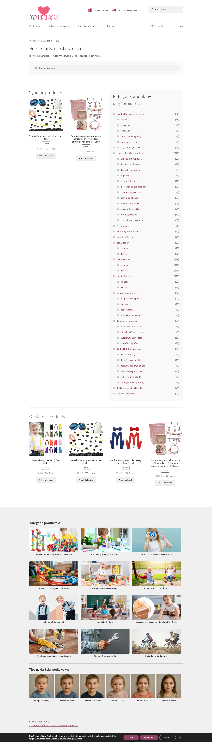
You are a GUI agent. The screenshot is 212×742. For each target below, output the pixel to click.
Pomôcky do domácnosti (129, 231)
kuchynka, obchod (129, 197)
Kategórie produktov (59, 26)
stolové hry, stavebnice (132, 220)
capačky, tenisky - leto (131, 337)
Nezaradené (123, 225)
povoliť (131, 737)
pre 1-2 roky (122, 242)
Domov (36, 41)
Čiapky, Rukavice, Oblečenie (130, 113)
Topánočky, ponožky (127, 320)
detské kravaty (128, 354)
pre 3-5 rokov (123, 259)
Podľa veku (34, 26)
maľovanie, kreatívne (131, 209)
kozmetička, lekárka (131, 192)
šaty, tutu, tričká (129, 141)
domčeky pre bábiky (130, 169)
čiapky (124, 119)
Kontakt (110, 26)
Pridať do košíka (46, 155)
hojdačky (125, 175)
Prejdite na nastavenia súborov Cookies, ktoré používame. (55, 739)
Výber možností (46, 480)
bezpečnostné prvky (130, 298)
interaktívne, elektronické (133, 186)
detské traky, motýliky (131, 360)
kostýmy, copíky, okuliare (133, 365)
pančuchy (125, 125)
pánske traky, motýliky (132, 371)
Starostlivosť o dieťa (127, 292)
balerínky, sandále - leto (132, 326)
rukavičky (125, 130)
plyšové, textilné (129, 214)
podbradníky (127, 309)
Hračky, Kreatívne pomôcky (130, 153)
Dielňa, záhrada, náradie (128, 147)
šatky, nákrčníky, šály (131, 136)
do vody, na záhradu (130, 164)
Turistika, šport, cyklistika (129, 388)
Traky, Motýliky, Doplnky (129, 348)
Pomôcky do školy (126, 237)
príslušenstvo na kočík (131, 315)
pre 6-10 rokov (124, 276)
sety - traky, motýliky (131, 376)
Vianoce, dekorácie (126, 393)
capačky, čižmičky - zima (132, 332)
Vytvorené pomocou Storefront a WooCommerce (53, 725)
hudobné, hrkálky (129, 181)
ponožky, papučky (129, 343)
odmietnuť (149, 737)
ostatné (124, 304)
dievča (124, 253)
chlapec (124, 248)
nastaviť (167, 737)
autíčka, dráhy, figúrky (131, 158)
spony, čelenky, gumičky (132, 382)
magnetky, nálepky (130, 203)
